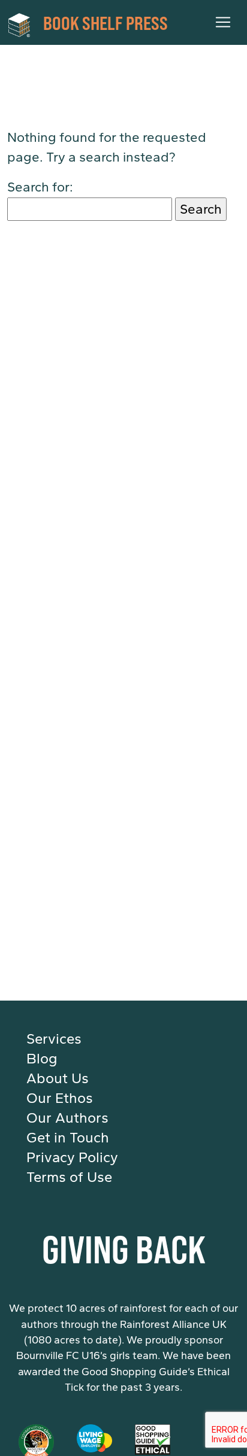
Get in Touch (67, 1137)
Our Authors (67, 1118)
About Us (57, 1078)
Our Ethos (59, 1098)
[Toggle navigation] (223, 22)
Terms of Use (69, 1177)
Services (54, 1039)
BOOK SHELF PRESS (105, 22)
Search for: (40, 187)
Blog (42, 1058)
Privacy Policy (72, 1157)
